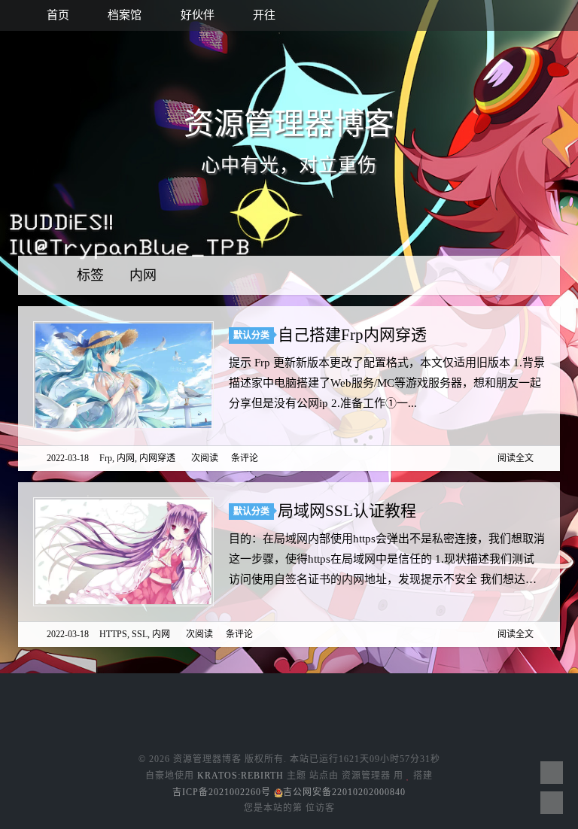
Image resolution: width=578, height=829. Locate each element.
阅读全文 (515, 458)
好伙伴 (196, 15)
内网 (143, 275)
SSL (140, 634)
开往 (262, 15)
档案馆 (123, 15)
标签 (92, 275)
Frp (105, 458)
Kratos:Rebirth (240, 775)
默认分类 (251, 335)
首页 (56, 15)
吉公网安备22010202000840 (344, 792)
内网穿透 (157, 458)
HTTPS (113, 634)
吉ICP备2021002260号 (221, 792)
